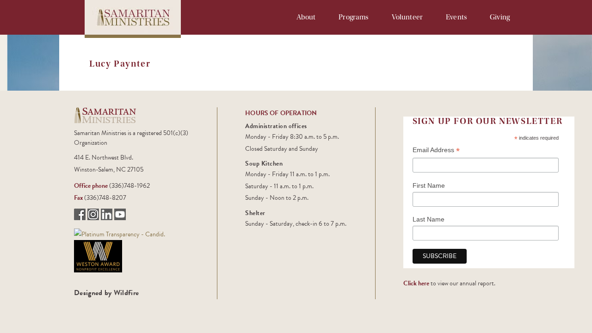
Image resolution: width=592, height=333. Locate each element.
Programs (353, 17)
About (306, 17)
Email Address (436, 151)
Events (456, 17)
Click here (416, 283)
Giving (500, 17)
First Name (429, 185)
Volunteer (407, 17)
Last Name (428, 219)
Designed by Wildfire (106, 292)
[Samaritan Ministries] (119, 233)
